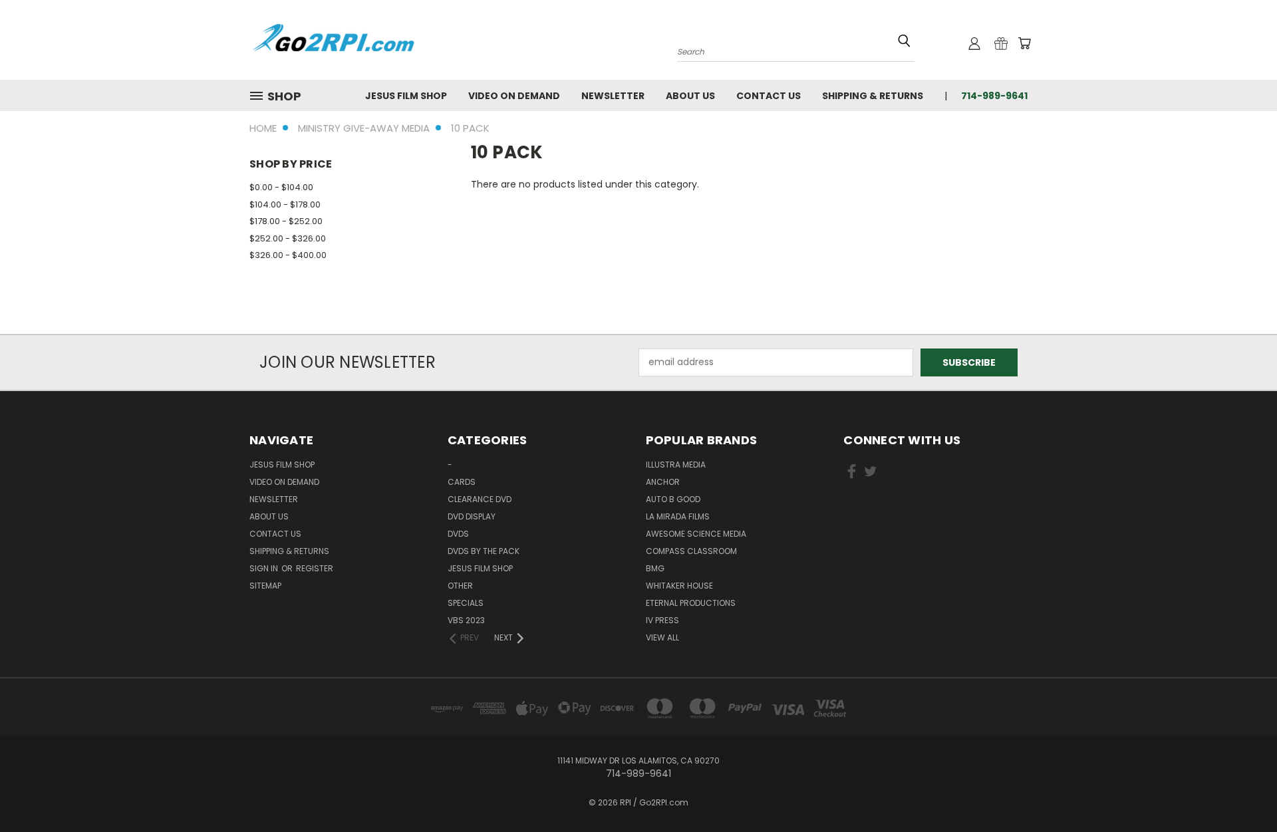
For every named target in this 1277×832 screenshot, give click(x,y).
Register (314, 568)
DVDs (458, 533)
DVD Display (472, 516)
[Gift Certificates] (1001, 43)
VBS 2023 (466, 620)
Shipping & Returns (872, 95)
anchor (663, 481)
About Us (690, 95)
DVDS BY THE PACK (483, 551)
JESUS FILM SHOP (406, 95)
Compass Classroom (691, 551)
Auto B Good (673, 499)
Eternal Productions (691, 603)
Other (460, 585)
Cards (462, 481)
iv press (662, 620)
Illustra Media (676, 464)
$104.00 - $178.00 (285, 204)
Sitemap (265, 585)
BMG (655, 568)
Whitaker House (679, 585)
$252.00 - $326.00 (287, 238)
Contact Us (768, 95)
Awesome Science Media (696, 533)
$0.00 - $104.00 (281, 187)
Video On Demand (514, 95)
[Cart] (1024, 43)
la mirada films (678, 516)
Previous (1242, 790)
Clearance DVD (479, 499)
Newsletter (612, 95)
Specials (466, 603)
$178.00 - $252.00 (286, 221)
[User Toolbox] (974, 43)
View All (662, 637)
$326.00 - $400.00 (288, 255)
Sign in (264, 568)
